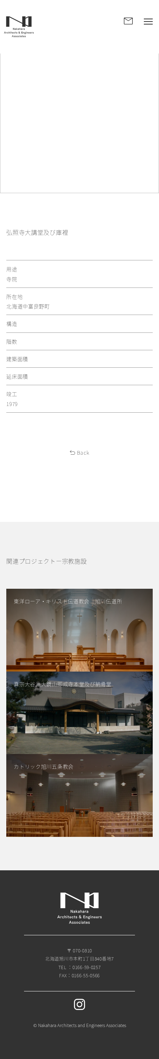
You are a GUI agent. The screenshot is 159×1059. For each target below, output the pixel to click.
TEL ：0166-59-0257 (79, 967)
